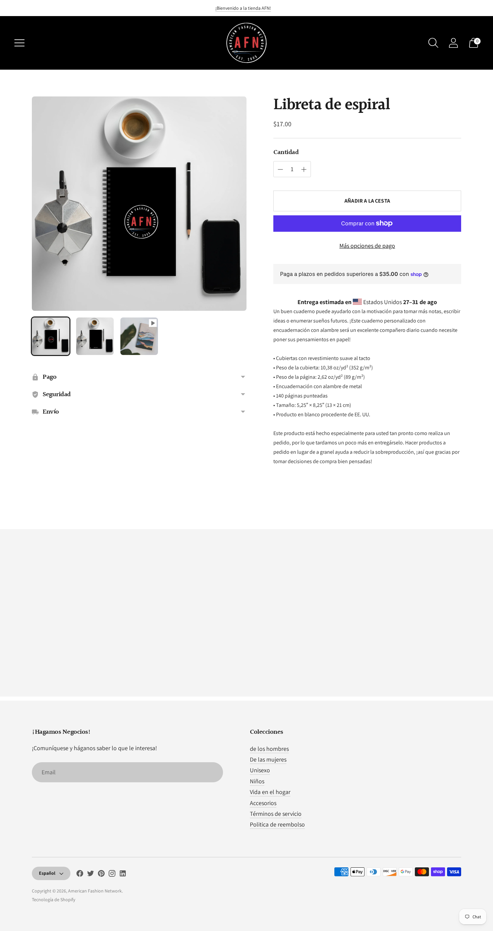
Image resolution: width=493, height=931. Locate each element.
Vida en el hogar (270, 792)
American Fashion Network (95, 891)
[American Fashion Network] (246, 43)
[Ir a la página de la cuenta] (453, 42)
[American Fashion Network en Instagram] (112, 874)
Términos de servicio (276, 813)
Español (47, 873)
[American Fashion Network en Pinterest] (101, 874)
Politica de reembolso (277, 824)
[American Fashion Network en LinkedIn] (123, 874)
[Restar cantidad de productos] (304, 169)
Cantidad (285, 152)
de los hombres (269, 749)
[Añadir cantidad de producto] (280, 169)
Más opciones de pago (367, 245)
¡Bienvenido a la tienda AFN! (243, 8)
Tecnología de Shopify (53, 900)
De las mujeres (268, 759)
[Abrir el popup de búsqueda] (433, 42)
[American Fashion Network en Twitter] (91, 874)
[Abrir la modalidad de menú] (19, 42)
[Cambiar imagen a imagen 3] (139, 336)
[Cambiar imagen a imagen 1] (50, 336)
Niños (257, 781)
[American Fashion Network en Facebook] (80, 874)
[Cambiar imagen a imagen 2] (95, 336)
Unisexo (260, 770)
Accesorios (263, 803)
